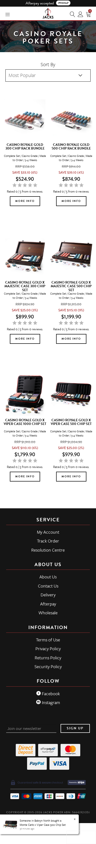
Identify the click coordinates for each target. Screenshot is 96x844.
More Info (25, 201)
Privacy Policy (48, 648)
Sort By (48, 64)
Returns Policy (48, 657)
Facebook (50, 693)
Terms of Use (48, 639)
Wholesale (48, 612)
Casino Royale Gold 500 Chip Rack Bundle (71, 146)
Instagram (50, 702)
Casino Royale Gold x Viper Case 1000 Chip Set (25, 422)
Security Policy (48, 666)
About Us (48, 576)
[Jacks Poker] (48, 12)
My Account (48, 532)
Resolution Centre (48, 550)
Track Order (48, 541)
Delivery (48, 594)
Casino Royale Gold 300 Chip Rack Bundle (25, 146)
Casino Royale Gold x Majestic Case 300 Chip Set (24, 286)
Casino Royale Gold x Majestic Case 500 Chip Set (71, 286)
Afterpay (48, 604)
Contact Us (48, 586)
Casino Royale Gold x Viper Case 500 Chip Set (71, 422)
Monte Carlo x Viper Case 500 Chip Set (43, 825)
